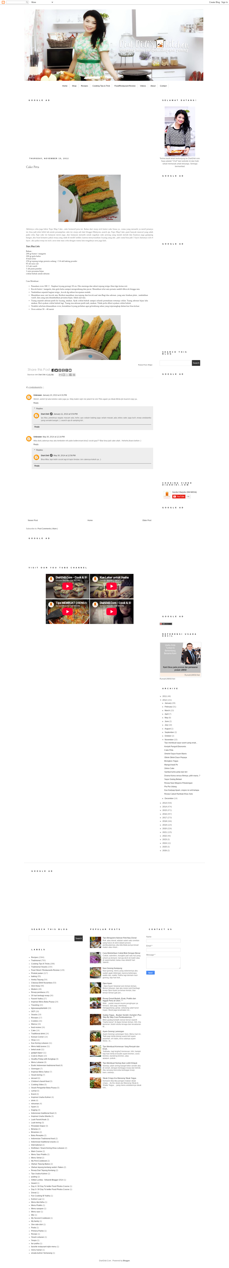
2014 (164, 807)
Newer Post (33, 520)
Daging (34, 1110)
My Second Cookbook (40, 1218)
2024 (164, 843)
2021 (164, 832)
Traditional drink (38, 1034)
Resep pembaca (38, 992)
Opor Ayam (107, 983)
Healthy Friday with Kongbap (43, 1059)
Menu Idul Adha (37, 1202)
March (167, 710)
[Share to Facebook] (70, 374)
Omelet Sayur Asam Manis (175, 754)
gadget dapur (37, 1053)
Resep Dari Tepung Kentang (43, 1170)
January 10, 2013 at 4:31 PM (55, 395)
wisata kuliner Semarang (41, 1253)
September (169, 732)
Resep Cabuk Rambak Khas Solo (178, 794)
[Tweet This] (56, 371)
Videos (143, 86)
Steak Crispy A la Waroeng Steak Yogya (119, 1078)
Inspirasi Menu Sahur (40, 1072)
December (169, 798)
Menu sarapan (37, 1208)
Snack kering (36, 1075)
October (168, 736)
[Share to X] (67, 374)
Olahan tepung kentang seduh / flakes (47, 1167)
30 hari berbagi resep (40, 995)
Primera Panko (37, 1231)
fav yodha (35, 1243)
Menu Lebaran (37, 1062)
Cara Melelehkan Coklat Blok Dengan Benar (121, 953)
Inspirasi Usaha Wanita (41, 1116)
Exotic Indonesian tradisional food (45, 1065)
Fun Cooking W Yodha (40, 1196)
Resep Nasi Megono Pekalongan (178, 783)
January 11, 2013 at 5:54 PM (66, 414)
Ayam (33, 1107)
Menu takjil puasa (38, 1046)
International (36, 1145)
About (152, 86)
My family (35, 1221)
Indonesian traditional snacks (43, 1142)
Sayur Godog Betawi (173, 779)
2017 (164, 818)
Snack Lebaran (37, 1237)
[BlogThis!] (63, 374)
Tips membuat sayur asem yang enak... (180, 743)
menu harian (36, 1250)
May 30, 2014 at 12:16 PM (54, 437)
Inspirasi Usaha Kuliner (41, 1097)
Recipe (34, 1234)
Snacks (34, 1014)
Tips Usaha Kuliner (39, 1174)
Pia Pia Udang (170, 787)
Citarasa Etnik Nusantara (41, 983)
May (167, 718)
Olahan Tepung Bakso (40, 1164)
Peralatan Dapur (38, 1126)
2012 (164, 700)
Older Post (146, 520)
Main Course (36, 1151)
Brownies (35, 1132)
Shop (74, 86)
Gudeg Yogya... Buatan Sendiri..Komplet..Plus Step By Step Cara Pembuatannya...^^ (122, 1016)
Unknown (37, 395)
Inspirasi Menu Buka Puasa (42, 1002)
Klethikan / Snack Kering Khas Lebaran (47, 1148)
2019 (164, 825)
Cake (33, 1030)
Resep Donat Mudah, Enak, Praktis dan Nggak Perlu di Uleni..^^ (119, 999)
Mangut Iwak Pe (171, 765)
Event (33, 1094)
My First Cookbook (39, 1161)
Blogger (126, 1261)
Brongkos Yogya (171, 761)
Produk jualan (37, 973)
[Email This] (60, 374)
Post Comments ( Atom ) (48, 529)
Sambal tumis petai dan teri (175, 772)
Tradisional (36, 960)
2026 (164, 850)
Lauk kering (36, 1123)
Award (34, 1183)
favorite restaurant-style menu (43, 1247)
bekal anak (36, 1049)
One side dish (37, 1224)
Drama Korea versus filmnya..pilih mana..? (182, 776)
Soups (34, 1240)
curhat (33, 1091)
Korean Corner (37, 1037)
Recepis (34, 1018)
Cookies (34, 1021)
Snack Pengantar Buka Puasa (44, 1088)
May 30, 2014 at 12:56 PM (65, 455)
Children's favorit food (40, 1081)
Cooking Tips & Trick (101, 86)
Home (64, 86)
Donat (33, 1193)
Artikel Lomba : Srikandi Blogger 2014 (47, 1180)
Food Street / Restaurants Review (45, 970)
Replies (39, 408)
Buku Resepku (37, 1135)
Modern (34, 989)
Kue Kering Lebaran (39, 1043)
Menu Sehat (36, 1158)
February (169, 707)
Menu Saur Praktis (39, 1154)
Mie (32, 1215)
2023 (164, 839)
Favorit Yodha (37, 999)
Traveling (35, 1005)
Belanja (34, 1129)
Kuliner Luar (36, 1199)
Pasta (33, 1228)
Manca (34, 1024)
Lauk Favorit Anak (38, 1119)
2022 (164, 836)
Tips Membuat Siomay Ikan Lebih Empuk (120, 1063)
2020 (164, 828)
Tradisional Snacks (39, 967)
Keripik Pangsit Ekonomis (175, 746)
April (167, 714)
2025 (164, 847)
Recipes (84, 86)
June (167, 721)
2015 (164, 810)
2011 (164, 696)
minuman (35, 1104)
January (168, 703)
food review (36, 1027)
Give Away (35, 986)
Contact (163, 86)
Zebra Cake (169, 768)
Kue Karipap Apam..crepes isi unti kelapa (181, 790)
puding (34, 1177)
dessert (34, 1078)
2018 (164, 821)
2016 (164, 814)
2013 (164, 803)
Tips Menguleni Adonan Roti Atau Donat (119, 938)
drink (33, 1100)
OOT (33, 1011)
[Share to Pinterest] (74, 374)
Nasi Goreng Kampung (112, 968)
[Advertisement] (89, 128)
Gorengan (35, 1069)
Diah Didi (45, 414)
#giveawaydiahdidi (39, 1008)
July (167, 725)
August (168, 729)
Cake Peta (168, 750)
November (169, 740)
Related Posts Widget (145, 365)
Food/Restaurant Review (125, 86)
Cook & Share (37, 1056)
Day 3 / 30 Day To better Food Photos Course (50, 1189)
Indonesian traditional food (42, 1113)
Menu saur (35, 1212)
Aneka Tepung (37, 980)
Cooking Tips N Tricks (40, 964)
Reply (35, 403)
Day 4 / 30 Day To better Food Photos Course (50, 1186)
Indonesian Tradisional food (43, 1138)
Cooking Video (37, 1085)
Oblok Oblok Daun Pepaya (175, 757)
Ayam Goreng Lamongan (113, 1031)
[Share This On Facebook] (53, 371)
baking (34, 976)
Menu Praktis (36, 1205)
